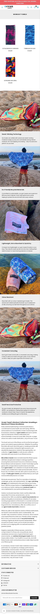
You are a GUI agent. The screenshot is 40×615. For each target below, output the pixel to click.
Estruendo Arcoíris (10, 80)
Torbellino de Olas (29, 48)
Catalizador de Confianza (10, 48)
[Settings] (37, 7)
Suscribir (34, 598)
